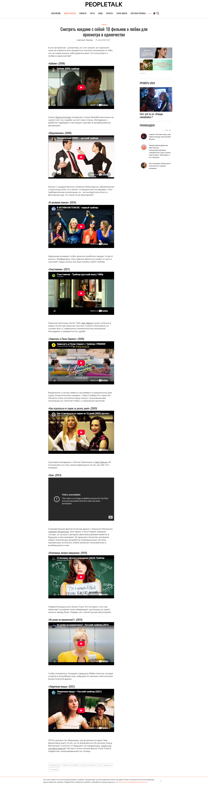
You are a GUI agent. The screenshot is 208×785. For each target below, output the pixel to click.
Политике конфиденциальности (132, 782)
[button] (170, 130)
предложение (107, 765)
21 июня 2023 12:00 (103, 40)
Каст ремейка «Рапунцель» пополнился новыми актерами (160, 166)
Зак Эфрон (87, 323)
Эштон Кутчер (63, 117)
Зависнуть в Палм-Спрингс (70, 765)
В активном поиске (55, 765)
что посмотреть (54, 769)
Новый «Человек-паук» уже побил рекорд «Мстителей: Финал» (160, 136)
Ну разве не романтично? (88, 765)
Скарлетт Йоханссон (58, 532)
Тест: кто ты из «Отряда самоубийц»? (151, 115)
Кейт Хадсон (101, 462)
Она (100, 765)
